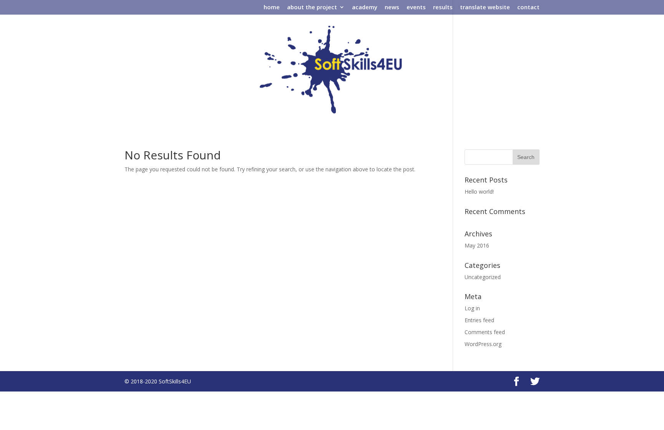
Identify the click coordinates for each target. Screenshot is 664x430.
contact (528, 7)
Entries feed (479, 320)
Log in (472, 308)
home (272, 7)
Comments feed (485, 332)
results (443, 7)
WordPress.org (483, 344)
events (416, 7)
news (392, 7)
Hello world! (479, 191)
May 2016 (477, 245)
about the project (312, 7)
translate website (485, 7)
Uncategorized (483, 277)
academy (364, 7)
